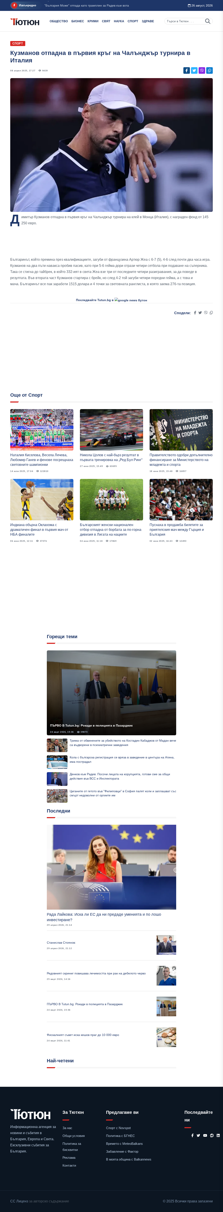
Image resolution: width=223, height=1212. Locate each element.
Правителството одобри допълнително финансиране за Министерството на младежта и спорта (181, 460)
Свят (106, 21)
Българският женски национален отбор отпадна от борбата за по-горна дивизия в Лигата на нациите (110, 530)
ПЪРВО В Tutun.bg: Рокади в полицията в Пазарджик (91, 725)
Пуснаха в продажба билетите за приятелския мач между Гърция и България (177, 530)
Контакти (69, 1165)
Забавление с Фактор (122, 1151)
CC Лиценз (19, 1201)
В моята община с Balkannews (128, 1159)
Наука (119, 21)
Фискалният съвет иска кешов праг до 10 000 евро (83, 1035)
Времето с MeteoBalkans (124, 1143)
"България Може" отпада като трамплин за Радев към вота (86, 5)
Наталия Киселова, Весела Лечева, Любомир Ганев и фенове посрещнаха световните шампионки (41, 460)
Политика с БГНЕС (120, 1136)
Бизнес (77, 21)
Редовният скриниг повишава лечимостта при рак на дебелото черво (96, 973)
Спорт (133, 21)
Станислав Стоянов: (61, 942)
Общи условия (74, 1136)
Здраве (148, 21)
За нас (67, 1128)
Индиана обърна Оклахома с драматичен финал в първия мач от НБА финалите (39, 530)
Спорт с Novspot (118, 1128)
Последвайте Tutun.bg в (95, 300)
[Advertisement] (111, 241)
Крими (93, 21)
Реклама (69, 1157)
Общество (59, 21)
